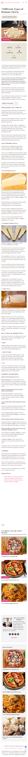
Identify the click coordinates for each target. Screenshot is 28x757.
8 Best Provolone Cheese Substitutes (14, 480)
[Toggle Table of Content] (15, 104)
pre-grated (19, 457)
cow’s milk (19, 213)
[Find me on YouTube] (18, 634)
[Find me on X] (13, 634)
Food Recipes (5, 553)
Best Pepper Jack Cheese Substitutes (14, 476)
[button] (22, 2)
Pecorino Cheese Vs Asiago (11, 481)
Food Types (6, 39)
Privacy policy (13, 748)
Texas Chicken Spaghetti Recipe (9, 603)
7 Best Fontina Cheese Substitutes (13, 478)
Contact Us (20, 748)
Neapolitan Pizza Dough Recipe (9, 556)
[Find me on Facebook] (10, 634)
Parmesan (13, 256)
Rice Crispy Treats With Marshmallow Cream (13, 737)
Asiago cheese (5, 318)
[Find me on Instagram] (15, 634)
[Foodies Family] (10, 2)
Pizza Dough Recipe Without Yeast (10, 580)
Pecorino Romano (5, 217)
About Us (7, 748)
